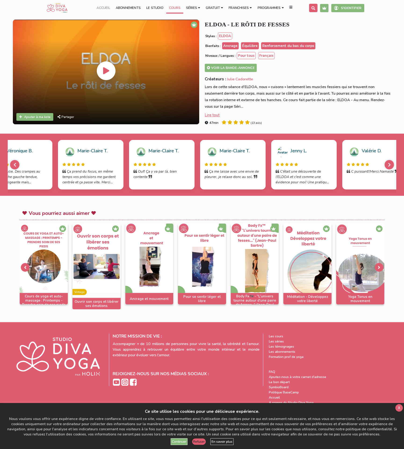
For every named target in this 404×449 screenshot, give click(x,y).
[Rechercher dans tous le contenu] (313, 8)
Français (266, 55)
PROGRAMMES (270, 8)
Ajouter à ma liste (37, 117)
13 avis (256, 123)
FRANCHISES (239, 8)
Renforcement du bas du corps (288, 45)
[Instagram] (125, 382)
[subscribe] (324, 8)
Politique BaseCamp (284, 392)
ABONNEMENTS (128, 8)
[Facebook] (133, 382)
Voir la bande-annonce (232, 68)
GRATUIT (213, 8)
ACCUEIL (103, 8)
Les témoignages (281, 346)
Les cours (276, 336)
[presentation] (25, 267)
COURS (174, 8)
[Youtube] (117, 382)
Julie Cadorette (240, 79)
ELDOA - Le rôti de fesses (247, 24)
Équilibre (250, 45)
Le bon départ (279, 382)
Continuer (179, 441)
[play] (106, 70)
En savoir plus (222, 441)
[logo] (57, 8)
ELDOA (225, 36)
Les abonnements (282, 351)
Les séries (276, 341)
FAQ (272, 372)
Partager (67, 117)
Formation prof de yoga (286, 357)
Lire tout (212, 115)
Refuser (199, 441)
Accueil (274, 397)
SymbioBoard (279, 387)
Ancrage (230, 45)
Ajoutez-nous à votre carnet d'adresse (297, 377)
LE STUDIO (154, 8)
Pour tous (246, 55)
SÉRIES (192, 8)
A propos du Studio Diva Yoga (291, 402)
